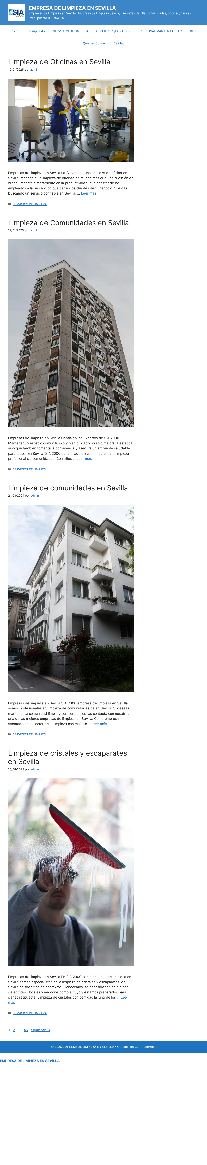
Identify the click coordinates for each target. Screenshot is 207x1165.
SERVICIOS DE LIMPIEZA (70, 31)
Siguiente (40, 1030)
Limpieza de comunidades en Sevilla (68, 488)
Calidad (119, 43)
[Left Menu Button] (2, 1056)
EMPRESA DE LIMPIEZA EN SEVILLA (72, 8)
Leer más (88, 193)
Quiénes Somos (94, 43)
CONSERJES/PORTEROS (114, 31)
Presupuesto (35, 31)
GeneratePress (145, 1047)
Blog (193, 31)
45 (26, 1030)
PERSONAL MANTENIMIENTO (161, 31)
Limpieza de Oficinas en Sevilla (59, 61)
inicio (14, 31)
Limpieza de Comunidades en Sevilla (68, 222)
